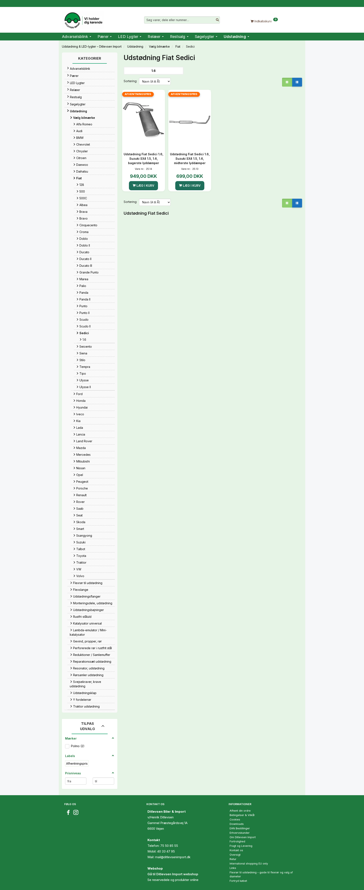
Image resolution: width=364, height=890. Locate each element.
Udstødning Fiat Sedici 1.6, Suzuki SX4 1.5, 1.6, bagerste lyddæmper (143, 158)
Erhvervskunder (240, 832)
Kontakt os (236, 850)
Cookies (235, 819)
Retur (233, 859)
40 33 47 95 (166, 851)
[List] (297, 82)
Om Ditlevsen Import (243, 837)
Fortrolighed (237, 841)
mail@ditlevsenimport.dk (172, 857)
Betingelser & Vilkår (242, 815)
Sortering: (130, 81)
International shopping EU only (249, 863)
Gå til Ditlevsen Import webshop (172, 874)
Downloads (237, 824)
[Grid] (287, 82)
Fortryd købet (238, 880)
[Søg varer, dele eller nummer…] (217, 20)
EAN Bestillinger (240, 828)
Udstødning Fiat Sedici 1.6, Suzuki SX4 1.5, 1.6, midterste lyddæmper (190, 158)
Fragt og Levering (241, 845)
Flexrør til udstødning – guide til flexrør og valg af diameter (261, 874)
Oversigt (235, 854)
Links (233, 868)
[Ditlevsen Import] (83, 19)
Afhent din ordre (240, 810)
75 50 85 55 (169, 846)
